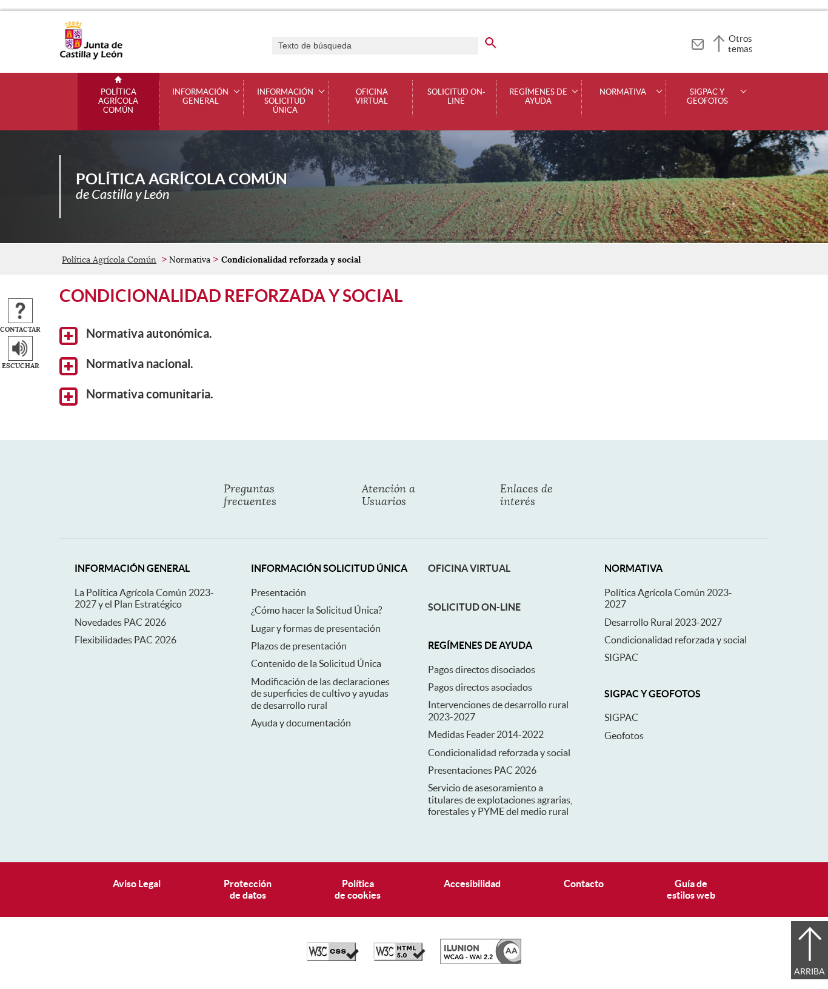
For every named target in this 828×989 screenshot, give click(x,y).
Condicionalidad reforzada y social (499, 752)
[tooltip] (697, 42)
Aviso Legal (137, 883)
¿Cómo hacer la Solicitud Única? (316, 610)
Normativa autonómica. (148, 333)
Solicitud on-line (456, 97)
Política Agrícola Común (118, 101)
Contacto (584, 883)
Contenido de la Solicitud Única (316, 663)
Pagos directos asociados (480, 687)
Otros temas (740, 43)
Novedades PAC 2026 (120, 622)
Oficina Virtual (469, 568)
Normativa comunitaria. (148, 394)
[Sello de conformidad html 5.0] (399, 958)
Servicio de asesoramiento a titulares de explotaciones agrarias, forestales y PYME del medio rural (500, 799)
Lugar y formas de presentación (316, 628)
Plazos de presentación (299, 645)
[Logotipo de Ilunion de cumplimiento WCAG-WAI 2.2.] (480, 961)
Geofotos (624, 735)
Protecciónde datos (248, 889)
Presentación (278, 592)
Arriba (809, 971)
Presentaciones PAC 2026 (482, 770)
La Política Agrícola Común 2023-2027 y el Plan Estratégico (144, 598)
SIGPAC (621, 657)
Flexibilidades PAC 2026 (125, 639)
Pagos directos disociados (481, 669)
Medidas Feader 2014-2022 (486, 734)
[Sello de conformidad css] (333, 958)
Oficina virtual (371, 97)
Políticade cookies (358, 889)
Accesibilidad (472, 883)
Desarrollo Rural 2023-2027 (663, 622)
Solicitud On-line (474, 607)
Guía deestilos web (691, 889)
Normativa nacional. (138, 363)
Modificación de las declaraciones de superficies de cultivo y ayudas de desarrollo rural (320, 693)
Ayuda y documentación (301, 722)
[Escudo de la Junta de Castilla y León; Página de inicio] (90, 57)
